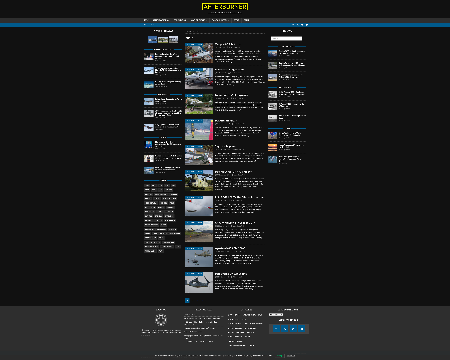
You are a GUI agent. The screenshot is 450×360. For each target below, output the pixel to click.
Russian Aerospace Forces (155, 229)
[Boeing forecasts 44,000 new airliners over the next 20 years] (272, 65)
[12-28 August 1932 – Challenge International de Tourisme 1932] (272, 94)
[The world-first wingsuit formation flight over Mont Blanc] (272, 159)
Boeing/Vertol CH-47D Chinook (233, 171)
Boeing (157, 199)
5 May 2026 (221, 47)
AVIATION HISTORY (219, 20)
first (172, 203)
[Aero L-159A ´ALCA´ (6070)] (163, 40)
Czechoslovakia (169, 199)
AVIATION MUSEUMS (235, 328)
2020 (153, 185)
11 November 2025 (223, 124)
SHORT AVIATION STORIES (237, 345)
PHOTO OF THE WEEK (235, 341)
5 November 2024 (223, 149)
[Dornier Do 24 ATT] (173, 39)
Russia (163, 225)
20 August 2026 (286, 97)
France (161, 207)
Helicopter (149, 212)
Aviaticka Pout (161, 194)
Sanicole (172, 229)
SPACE (236, 20)
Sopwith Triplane (225, 146)
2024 (147, 190)
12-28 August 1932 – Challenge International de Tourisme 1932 (292, 93)
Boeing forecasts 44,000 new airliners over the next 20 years (292, 64)
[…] (231, 61)
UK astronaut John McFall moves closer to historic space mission (168, 157)
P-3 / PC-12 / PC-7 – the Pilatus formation (239, 197)
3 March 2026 (222, 73)
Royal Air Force (151, 225)
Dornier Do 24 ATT (190, 314)
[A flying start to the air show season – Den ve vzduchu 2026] (149, 127)
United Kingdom (151, 247)
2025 (153, 190)
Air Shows (163, 94)
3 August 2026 (161, 104)
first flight (150, 207)
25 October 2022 (223, 277)
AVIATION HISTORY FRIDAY (253, 324)
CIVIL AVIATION (180, 20)
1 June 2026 (160, 129)
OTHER (246, 20)
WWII (161, 251)
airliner (168, 190)
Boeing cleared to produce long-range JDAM (168, 83)
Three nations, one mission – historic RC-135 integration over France (168, 70)
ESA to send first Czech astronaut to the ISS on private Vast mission (168, 144)
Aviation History (287, 87)
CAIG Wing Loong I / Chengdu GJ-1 (235, 222)
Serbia (147, 233)
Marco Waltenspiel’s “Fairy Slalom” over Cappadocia (290, 134)
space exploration (152, 242)
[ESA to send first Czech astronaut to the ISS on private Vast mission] (149, 144)
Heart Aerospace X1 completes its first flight (291, 146)
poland (159, 220)
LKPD (159, 212)
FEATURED (250, 332)
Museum (148, 216)
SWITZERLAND (168, 242)
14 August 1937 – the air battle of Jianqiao (291, 105)
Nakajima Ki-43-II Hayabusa (232, 95)
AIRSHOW (148, 194)
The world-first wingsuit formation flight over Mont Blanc (290, 159)
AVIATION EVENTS (198, 20)
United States (167, 247)
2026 (160, 190)
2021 (160, 185)
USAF (178, 247)
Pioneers (148, 220)
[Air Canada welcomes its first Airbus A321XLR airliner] (272, 77)
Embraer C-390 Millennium (193, 332)
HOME (146, 20)
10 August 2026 (162, 86)
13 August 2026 (285, 109)
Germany (170, 207)
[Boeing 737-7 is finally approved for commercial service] (272, 53)
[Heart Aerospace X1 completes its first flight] (272, 147)
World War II (150, 251)
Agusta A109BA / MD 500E (230, 248)
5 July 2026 (284, 164)
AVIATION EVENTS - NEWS (253, 315)
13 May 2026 (161, 172)
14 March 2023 (222, 200)
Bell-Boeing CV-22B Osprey (231, 273)
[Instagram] (302, 25)
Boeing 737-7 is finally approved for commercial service (292, 52)
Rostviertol (170, 220)
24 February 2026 (223, 98)
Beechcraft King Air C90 (229, 69)
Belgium (174, 194)
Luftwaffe (169, 212)
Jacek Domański (234, 47)
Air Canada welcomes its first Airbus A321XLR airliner (291, 76)
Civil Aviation (287, 46)
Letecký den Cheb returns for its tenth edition (168, 100)
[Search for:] (287, 38)
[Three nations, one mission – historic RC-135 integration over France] (149, 70)
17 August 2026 (161, 61)
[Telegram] (307, 25)
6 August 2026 (285, 120)
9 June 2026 (160, 161)
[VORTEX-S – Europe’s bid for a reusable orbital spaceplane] (149, 170)
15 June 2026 (161, 149)
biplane (148, 199)
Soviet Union (150, 238)
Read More (291, 356)
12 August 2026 (161, 75)
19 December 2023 (223, 175)
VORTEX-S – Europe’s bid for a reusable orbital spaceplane (167, 168)
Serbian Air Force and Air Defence (167, 233)
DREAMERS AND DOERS (236, 332)
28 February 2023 (223, 226)
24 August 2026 (285, 138)
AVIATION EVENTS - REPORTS (238, 319)
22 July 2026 (284, 68)
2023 (173, 185)
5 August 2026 (285, 56)
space (161, 238)
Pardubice (169, 216)
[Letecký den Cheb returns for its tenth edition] (149, 101)
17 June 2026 (161, 118)
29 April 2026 (285, 80)
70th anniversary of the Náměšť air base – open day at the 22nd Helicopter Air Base (168, 113)
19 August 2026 (285, 150)
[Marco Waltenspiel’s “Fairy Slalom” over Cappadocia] (272, 135)
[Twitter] (298, 25)
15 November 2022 (223, 251)
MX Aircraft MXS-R (226, 120)
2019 (147, 185)
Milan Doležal (237, 277)
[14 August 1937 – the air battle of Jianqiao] (272, 106)
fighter (164, 203)
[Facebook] (293, 25)
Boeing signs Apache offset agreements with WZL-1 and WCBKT (167, 56)
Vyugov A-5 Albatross (227, 44)
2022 (167, 185)
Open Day (158, 216)
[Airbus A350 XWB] (152, 39)
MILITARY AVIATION (161, 20)
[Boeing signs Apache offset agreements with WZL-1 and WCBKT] (149, 56)
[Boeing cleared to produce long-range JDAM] (149, 84)
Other (287, 128)
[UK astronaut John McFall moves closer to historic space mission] (149, 158)
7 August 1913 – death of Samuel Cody (292, 117)
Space (163, 137)
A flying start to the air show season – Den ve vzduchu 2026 (167, 125)
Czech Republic (151, 203)
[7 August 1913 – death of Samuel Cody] (272, 118)
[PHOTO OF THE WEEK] (199, 53)
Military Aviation (163, 49)
